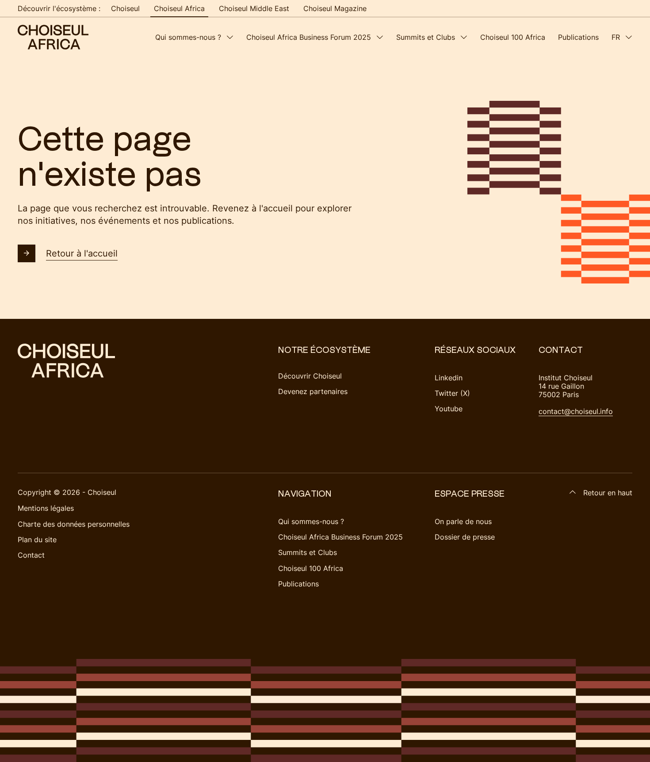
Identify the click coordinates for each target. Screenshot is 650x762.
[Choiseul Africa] (53, 37)
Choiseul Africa (179, 8)
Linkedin (449, 377)
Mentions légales (46, 508)
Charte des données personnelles (74, 524)
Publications (578, 37)
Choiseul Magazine (335, 8)
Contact (31, 555)
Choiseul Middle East (254, 8)
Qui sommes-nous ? (188, 37)
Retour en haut (607, 492)
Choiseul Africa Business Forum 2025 (308, 37)
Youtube (449, 408)
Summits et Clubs (425, 37)
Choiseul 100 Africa (512, 37)
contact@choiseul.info (576, 411)
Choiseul (125, 8)
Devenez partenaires (313, 391)
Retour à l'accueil (82, 253)
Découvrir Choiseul (310, 375)
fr (616, 37)
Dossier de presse (465, 536)
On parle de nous (463, 521)
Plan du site (37, 539)
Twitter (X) (452, 393)
